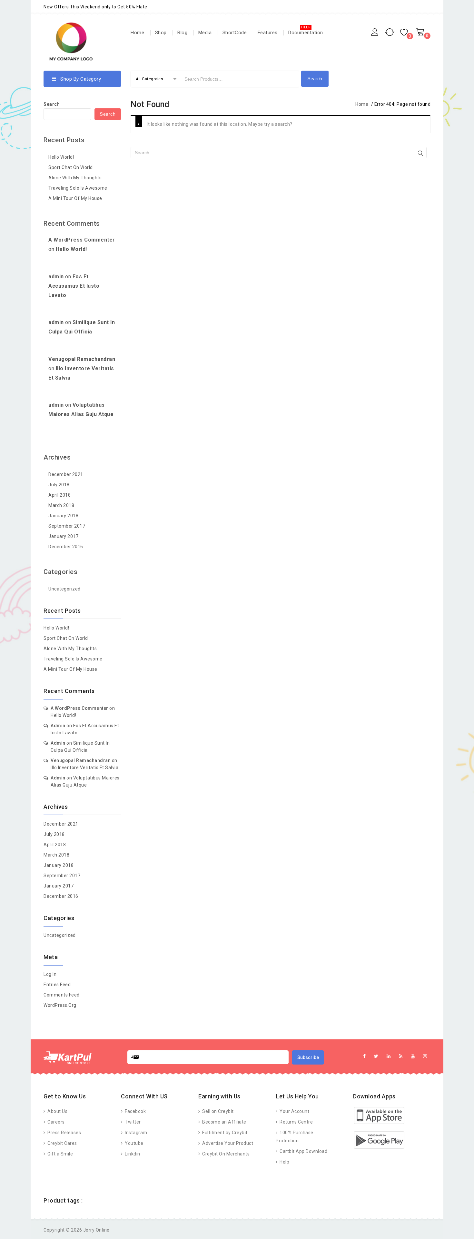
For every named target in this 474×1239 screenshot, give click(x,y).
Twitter (132, 1122)
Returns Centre (296, 1122)
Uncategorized (64, 588)
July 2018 (59, 484)
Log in (50, 974)
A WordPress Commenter (81, 240)
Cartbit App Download (303, 1151)
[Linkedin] (389, 1056)
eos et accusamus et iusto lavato (73, 285)
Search (52, 104)
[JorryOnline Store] (71, 42)
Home (137, 32)
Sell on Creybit (217, 1111)
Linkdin (132, 1153)
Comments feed (62, 994)
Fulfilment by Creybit (224, 1132)
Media (205, 32)
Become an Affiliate (223, 1122)
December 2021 (65, 474)
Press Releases (63, 1132)
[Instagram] (425, 1056)
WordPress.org (60, 1005)
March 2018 (61, 505)
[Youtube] (413, 1056)
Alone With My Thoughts (75, 177)
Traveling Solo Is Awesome (77, 188)
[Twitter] (376, 1056)
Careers (55, 1122)
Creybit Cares (61, 1143)
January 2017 (63, 536)
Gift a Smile (59, 1153)
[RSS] (401, 1056)
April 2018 (59, 495)
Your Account (294, 1111)
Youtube (133, 1143)
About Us (56, 1111)
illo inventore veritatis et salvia (84, 767)
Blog (182, 32)
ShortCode (234, 32)
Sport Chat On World (70, 167)
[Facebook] (364, 1056)
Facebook (135, 1111)
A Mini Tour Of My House (75, 198)
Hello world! (61, 157)
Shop (161, 32)
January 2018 (63, 515)
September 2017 (66, 526)
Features (268, 32)
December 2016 (65, 546)
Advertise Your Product (227, 1143)
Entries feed (57, 984)
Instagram (135, 1132)
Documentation (305, 32)
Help (284, 1162)
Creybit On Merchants (225, 1153)
